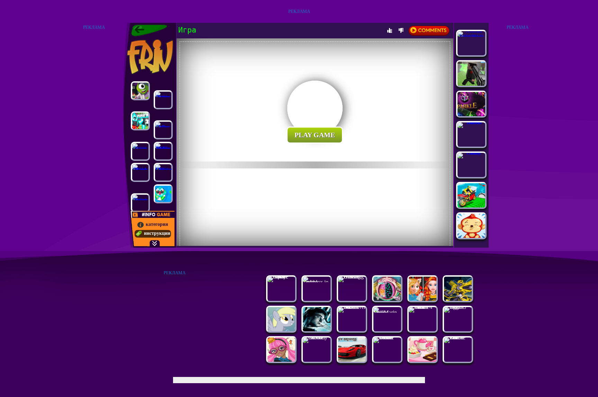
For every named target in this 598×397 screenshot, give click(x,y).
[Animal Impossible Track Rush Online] (471, 36)
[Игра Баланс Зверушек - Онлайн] (471, 236)
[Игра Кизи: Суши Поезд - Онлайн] (140, 90)
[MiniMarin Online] (387, 312)
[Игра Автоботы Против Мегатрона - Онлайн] (458, 299)
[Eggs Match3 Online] (458, 307)
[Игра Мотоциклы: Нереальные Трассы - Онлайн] (471, 206)
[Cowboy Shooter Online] (316, 337)
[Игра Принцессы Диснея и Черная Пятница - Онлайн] (422, 299)
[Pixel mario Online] (140, 151)
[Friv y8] (149, 57)
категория (157, 224)
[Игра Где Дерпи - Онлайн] (281, 329)
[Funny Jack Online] (471, 153)
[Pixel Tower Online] (140, 202)
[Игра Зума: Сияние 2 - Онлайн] (471, 114)
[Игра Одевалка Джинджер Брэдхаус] (281, 360)
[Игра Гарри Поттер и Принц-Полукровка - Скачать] (316, 329)
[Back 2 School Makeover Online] (352, 307)
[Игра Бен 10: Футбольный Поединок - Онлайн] (140, 120)
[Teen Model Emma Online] (387, 337)
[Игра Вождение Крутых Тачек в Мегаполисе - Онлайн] (352, 360)
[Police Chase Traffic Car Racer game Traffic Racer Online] (163, 151)
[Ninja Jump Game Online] (163, 99)
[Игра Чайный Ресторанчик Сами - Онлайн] (422, 360)
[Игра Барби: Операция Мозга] (387, 299)
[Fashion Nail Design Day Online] (163, 172)
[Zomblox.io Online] (316, 282)
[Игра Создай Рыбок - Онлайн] (163, 193)
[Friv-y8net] (149, 30)
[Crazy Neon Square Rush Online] (281, 276)
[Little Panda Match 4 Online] (422, 307)
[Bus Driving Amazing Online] (352, 276)
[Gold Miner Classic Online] (140, 172)
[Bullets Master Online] (471, 122)
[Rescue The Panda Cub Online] (458, 337)
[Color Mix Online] (163, 129)
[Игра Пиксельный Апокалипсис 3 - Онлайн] (471, 84)
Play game (315, 135)
